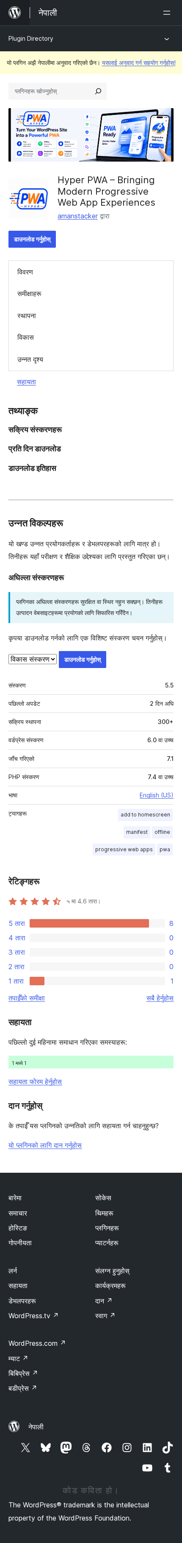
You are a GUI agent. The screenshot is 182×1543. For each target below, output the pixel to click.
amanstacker (78, 216)
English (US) (157, 795)
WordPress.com (37, 1343)
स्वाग (105, 1315)
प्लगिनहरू (107, 1228)
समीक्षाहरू (29, 293)
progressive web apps (124, 849)
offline (162, 832)
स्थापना (26, 315)
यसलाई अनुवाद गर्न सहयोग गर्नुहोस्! (139, 62)
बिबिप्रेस (23, 1373)
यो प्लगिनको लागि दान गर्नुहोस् (45, 1145)
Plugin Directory (30, 38)
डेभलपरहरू (22, 1301)
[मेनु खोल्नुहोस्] (168, 12)
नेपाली (36, 1427)
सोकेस (103, 1198)
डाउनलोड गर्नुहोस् (32, 239)
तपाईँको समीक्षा (26, 998)
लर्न (12, 1270)
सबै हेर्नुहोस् (160, 998)
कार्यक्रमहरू (110, 1285)
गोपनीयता (20, 1242)
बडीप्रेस (22, 1388)
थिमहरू (104, 1213)
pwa (165, 849)
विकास (25, 337)
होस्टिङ (17, 1228)
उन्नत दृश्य (30, 359)
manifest (137, 832)
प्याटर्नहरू (107, 1242)
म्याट (18, 1358)
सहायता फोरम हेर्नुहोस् (35, 1081)
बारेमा (15, 1198)
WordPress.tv (33, 1315)
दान (104, 1301)
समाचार (17, 1213)
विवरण (25, 272)
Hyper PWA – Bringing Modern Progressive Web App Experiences (106, 191)
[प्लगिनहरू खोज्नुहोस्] (98, 91)
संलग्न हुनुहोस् (112, 1270)
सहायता (26, 381)
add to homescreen (145, 814)
